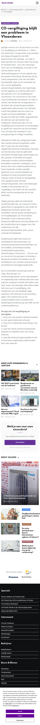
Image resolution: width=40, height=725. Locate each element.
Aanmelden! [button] (20, 442)
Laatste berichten (30, 9)
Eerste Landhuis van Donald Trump (13, 597)
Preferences (20, 720)
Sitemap (4, 683)
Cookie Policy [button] (8, 703)
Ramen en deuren (7, 627)
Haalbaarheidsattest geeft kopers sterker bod (31, 516)
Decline (20, 716)
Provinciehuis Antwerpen (9, 604)
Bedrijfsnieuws (6, 649)
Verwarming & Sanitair (16, 9)
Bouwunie (13, 41)
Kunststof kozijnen (7, 630)
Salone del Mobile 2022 (9, 611)
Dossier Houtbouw (7, 623)
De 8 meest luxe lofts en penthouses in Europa (17, 600)
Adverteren (5, 669)
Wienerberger (5, 634)
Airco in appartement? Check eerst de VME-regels (10, 412)
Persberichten (6, 672)
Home (5, 9)
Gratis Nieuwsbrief (7, 676)
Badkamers (26, 524)
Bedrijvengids (5, 657)
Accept (20, 711)
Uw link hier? (5, 637)
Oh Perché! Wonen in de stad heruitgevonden (16, 607)
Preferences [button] (15, 705)
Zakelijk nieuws (6, 653)
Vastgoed (26, 509)
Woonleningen (28, 541)
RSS (2, 679)
